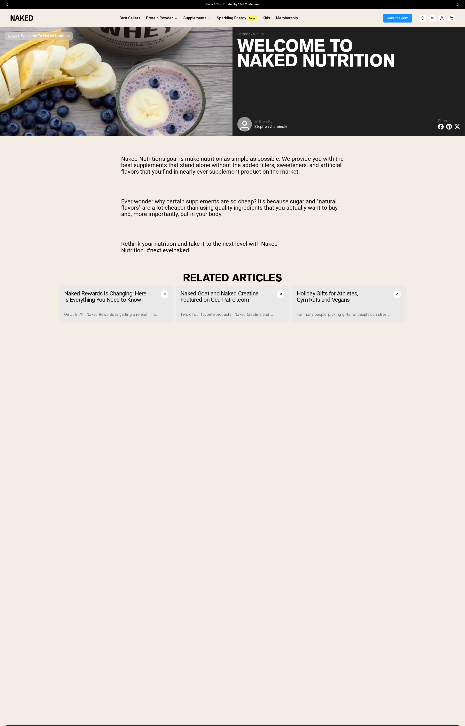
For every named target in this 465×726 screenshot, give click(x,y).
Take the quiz (397, 18)
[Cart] (451, 18)
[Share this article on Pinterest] (449, 127)
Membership (287, 18)
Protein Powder (159, 18)
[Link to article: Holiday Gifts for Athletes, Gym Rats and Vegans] (349, 304)
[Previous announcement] (7, 4)
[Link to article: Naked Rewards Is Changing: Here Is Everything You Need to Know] (116, 304)
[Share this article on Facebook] (441, 127)
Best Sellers (129, 18)
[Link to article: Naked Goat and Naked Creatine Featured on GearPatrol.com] (232, 304)
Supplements (194, 18)
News (12, 36)
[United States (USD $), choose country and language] (432, 18)
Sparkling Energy (231, 18)
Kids (266, 18)
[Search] (422, 18)
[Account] (442, 18)
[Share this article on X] (457, 126)
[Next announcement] (457, 4)
